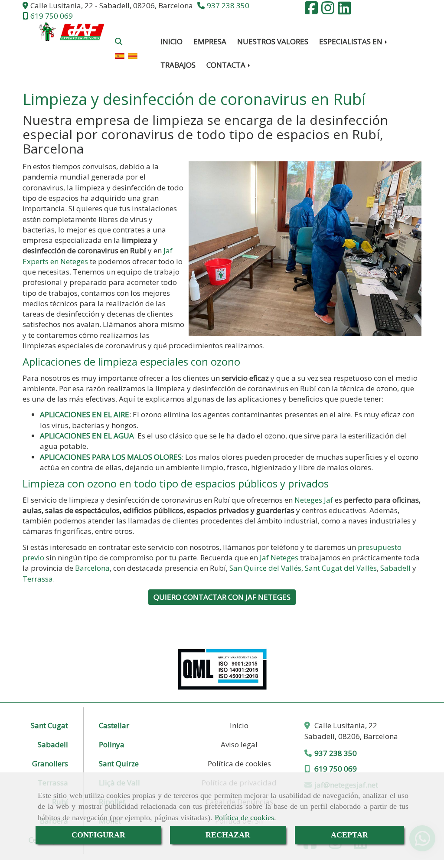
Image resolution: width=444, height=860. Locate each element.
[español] (119, 55)
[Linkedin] (344, 11)
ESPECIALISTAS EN (351, 41)
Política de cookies (244, 817)
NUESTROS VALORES (272, 41)
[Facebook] (311, 11)
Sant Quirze (119, 763)
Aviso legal (239, 744)
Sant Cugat (49, 725)
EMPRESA (209, 41)
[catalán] (132, 55)
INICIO (171, 41)
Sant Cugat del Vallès (341, 568)
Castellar (114, 725)
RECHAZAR (228, 835)
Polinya (111, 744)
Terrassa (38, 579)
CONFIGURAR (98, 835)
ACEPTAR (349, 835)
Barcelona (92, 568)
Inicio (239, 725)
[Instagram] (327, 11)
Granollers (50, 763)
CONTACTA (226, 65)
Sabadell (395, 568)
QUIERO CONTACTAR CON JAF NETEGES (222, 597)
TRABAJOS (178, 65)
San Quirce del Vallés (265, 568)
